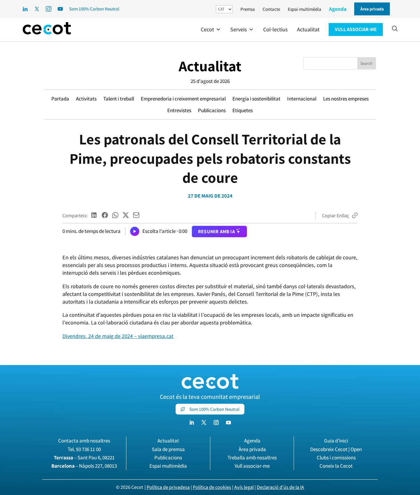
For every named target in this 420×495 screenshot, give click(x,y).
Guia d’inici (336, 440)
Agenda (338, 9)
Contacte (271, 9)
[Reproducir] (134, 231)
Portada (60, 98)
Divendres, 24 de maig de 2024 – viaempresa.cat (117, 336)
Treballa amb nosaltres (252, 457)
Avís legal (244, 487)
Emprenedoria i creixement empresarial (183, 98)
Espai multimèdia (304, 9)
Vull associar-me (252, 465)
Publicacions (212, 110)
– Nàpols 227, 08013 (84, 465)
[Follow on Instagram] (216, 422)
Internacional (301, 98)
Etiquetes (242, 110)
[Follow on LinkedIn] (191, 422)
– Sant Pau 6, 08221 (84, 457)
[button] (211, 29)
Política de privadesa (168, 487)
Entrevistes (179, 110)
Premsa (247, 9)
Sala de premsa (168, 449)
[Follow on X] (204, 422)
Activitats (86, 98)
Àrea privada (252, 449)
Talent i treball (118, 98)
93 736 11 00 (88, 449)
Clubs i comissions (336, 457)
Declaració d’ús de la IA (280, 487)
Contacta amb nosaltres (84, 440)
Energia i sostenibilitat (256, 98)
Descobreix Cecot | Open (336, 449)
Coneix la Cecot (336, 465)
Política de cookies (212, 487)
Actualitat (210, 66)
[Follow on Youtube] (228, 422)
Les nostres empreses (346, 98)
